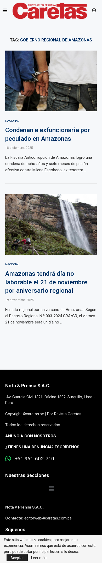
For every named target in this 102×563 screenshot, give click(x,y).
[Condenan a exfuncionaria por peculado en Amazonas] (51, 81)
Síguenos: (15, 529)
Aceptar (17, 558)
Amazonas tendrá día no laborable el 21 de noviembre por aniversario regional (46, 282)
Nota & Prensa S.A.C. (27, 385)
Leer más (39, 558)
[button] (51, 489)
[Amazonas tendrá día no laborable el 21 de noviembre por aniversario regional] (51, 224)
